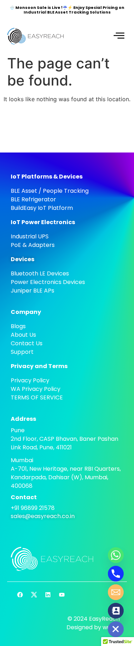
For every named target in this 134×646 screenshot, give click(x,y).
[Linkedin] (48, 594)
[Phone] (116, 574)
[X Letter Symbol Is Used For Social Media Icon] (34, 594)
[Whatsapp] (116, 555)
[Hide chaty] (116, 629)
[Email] (116, 592)
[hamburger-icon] (119, 36)
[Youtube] (62, 594)
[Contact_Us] (116, 611)
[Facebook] (20, 594)
